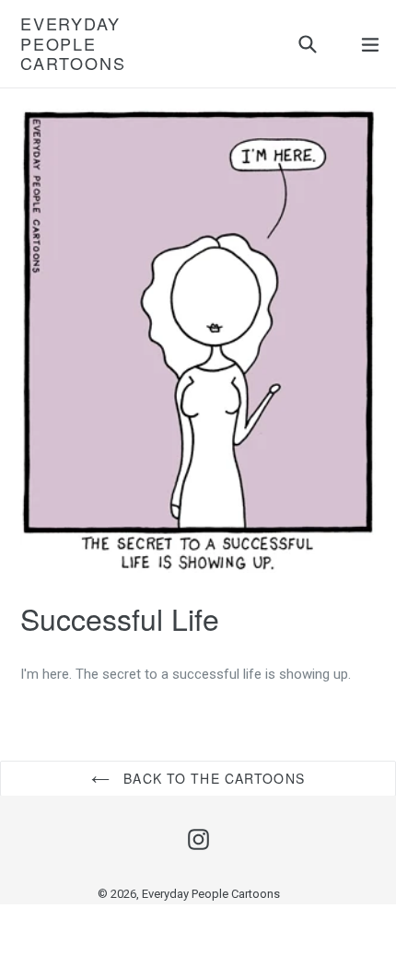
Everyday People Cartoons (72, 44)
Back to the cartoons (212, 778)
